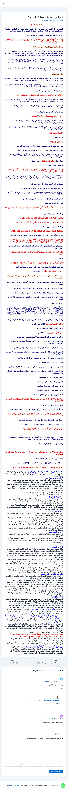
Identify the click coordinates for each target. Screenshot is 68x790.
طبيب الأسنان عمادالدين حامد (51, 700)
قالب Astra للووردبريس (12, 785)
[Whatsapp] (63, 785)
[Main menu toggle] (3, 3)
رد (61, 688)
